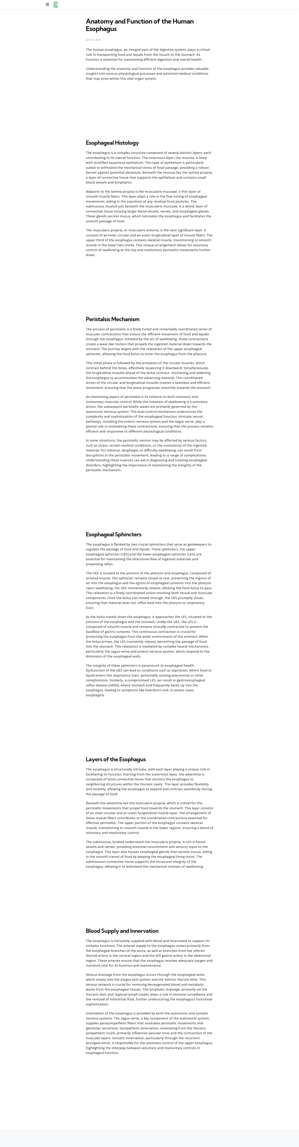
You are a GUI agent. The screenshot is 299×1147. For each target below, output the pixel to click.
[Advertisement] (149, 109)
